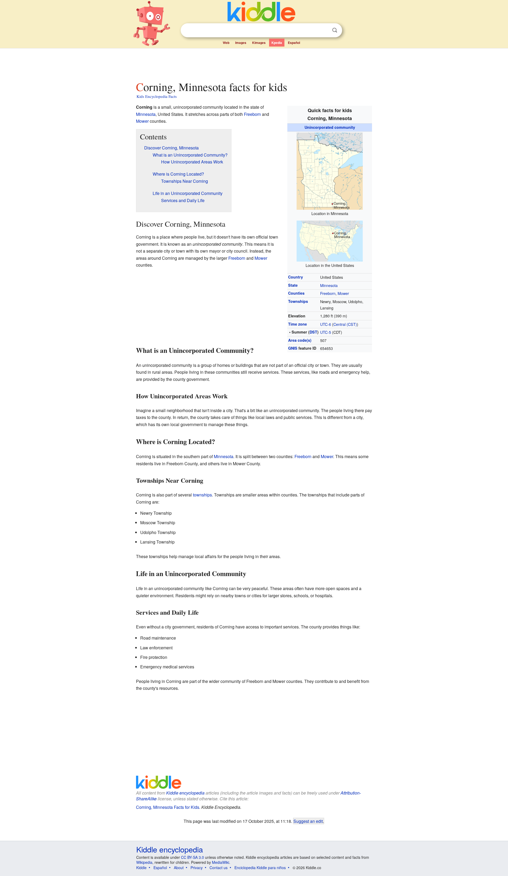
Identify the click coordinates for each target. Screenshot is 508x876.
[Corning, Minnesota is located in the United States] (330, 240)
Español (294, 42)
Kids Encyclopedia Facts (157, 96)
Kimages (259, 42)
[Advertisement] (253, 63)
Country (295, 277)
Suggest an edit (308, 821)
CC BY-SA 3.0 (192, 857)
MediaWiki (220, 862)
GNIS (292, 348)
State (293, 285)
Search (334, 30)
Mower (343, 293)
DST (313, 332)
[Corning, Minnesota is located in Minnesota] (330, 170)
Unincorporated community (330, 127)
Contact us (219, 867)
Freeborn (327, 293)
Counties (296, 293)
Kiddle (141, 867)
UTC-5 (325, 332)
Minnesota (329, 285)
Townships (298, 301)
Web (226, 42)
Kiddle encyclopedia (185, 793)
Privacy (196, 867)
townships (202, 495)
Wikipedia (144, 862)
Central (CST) (345, 324)
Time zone (297, 324)
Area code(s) (299, 340)
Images (240, 42)
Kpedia (276, 42)
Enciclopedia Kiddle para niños (260, 867)
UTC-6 (325, 324)
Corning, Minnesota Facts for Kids (167, 807)
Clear (323, 30)
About (179, 867)
